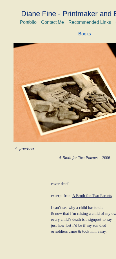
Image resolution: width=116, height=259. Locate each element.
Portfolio (28, 22)
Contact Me (52, 22)
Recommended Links (89, 22)
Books (84, 33)
